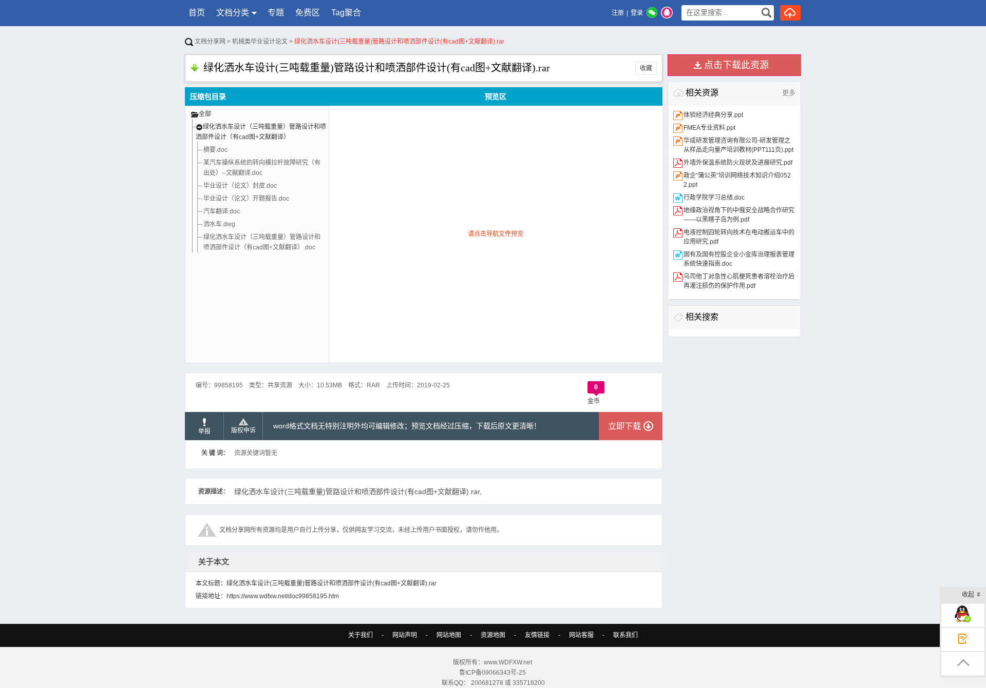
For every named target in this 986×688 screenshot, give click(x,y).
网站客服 (581, 635)
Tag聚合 (346, 12)
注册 (618, 12)
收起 (968, 594)
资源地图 (493, 635)
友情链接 (537, 635)
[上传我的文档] (790, 13)
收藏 (646, 68)
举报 (204, 431)
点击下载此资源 (736, 65)
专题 (276, 12)
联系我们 (625, 635)
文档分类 (232, 12)
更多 (788, 92)
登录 (637, 12)
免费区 (307, 12)
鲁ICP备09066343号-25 (493, 672)
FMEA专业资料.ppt (709, 127)
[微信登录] (652, 12)
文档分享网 (209, 41)
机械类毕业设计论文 (260, 41)
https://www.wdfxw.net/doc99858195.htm (282, 596)
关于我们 (360, 635)
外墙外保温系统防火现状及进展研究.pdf (738, 162)
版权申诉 (243, 430)
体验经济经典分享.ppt (713, 115)
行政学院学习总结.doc (714, 197)
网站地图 (449, 635)
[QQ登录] (667, 12)
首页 (196, 12)
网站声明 (404, 635)
